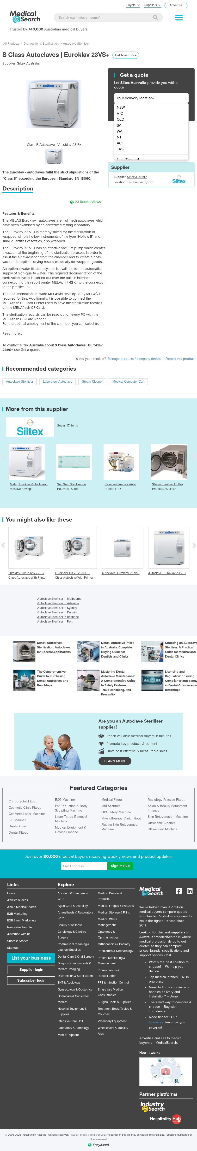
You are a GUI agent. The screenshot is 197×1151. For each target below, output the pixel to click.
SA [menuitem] (119, 125)
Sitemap (12, 948)
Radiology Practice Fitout (166, 800)
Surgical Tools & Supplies (114, 1002)
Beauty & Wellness (70, 925)
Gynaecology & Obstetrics (75, 989)
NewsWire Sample (19, 927)
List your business (31, 958)
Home (11, 893)
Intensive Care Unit (70, 1021)
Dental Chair (18, 826)
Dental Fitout (18, 833)
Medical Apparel (69, 1035)
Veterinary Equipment (112, 1021)
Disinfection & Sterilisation (41, 44)
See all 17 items (67, 425)
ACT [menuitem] (120, 143)
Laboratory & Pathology (73, 1028)
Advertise (176, 5)
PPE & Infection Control (113, 983)
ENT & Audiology (69, 983)
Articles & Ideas (17, 900)
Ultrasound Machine (163, 829)
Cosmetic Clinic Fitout (25, 808)
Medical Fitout (111, 800)
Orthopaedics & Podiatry (114, 944)
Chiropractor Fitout (23, 801)
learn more (115, 761)
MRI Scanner (110, 806)
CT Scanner (17, 820)
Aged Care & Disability (73, 906)
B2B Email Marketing (21, 920)
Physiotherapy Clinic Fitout (121, 818)
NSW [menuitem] (121, 107)
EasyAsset (156, 1022)
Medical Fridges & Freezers (116, 906)
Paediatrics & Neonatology (115, 951)
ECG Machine (65, 800)
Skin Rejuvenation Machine (168, 817)
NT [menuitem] (119, 137)
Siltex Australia (28, 63)
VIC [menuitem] (120, 113)
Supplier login (31, 969)
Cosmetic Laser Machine (27, 814)
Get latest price (125, 55)
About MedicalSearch (21, 907)
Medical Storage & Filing (114, 912)
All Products (11, 44)
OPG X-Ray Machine (116, 812)
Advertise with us (18, 934)
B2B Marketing (17, 914)
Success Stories (17, 941)
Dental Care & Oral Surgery (76, 957)
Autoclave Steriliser (76, 44)
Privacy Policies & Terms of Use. (88, 1134)
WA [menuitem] (120, 131)
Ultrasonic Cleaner (161, 823)
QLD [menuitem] (120, 119)
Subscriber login (31, 980)
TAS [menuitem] (120, 149)
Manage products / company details (134, 359)
